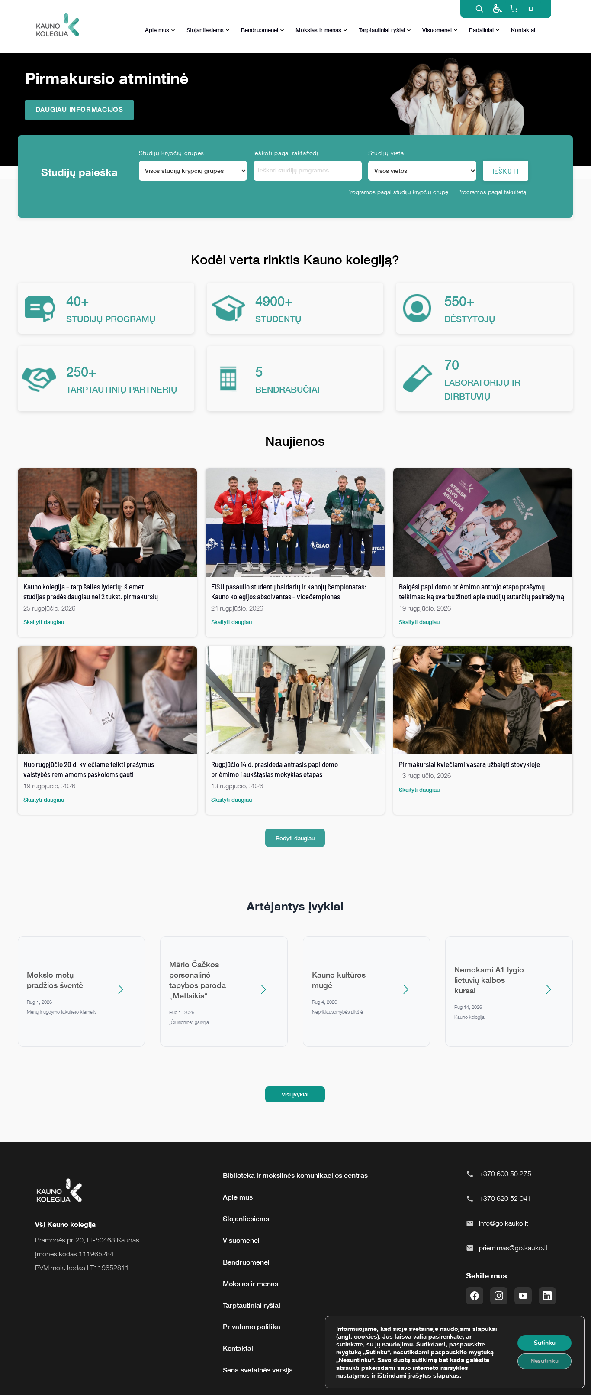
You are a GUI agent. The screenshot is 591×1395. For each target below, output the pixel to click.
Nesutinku (544, 1361)
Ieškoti (505, 171)
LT (531, 8)
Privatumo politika (251, 1326)
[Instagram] (498, 1295)
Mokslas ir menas (318, 29)
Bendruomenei (259, 29)
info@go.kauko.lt (503, 1223)
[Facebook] (474, 1295)
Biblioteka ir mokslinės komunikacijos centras (295, 1175)
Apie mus (157, 29)
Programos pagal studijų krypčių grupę (397, 191)
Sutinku (545, 1343)
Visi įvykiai (295, 1094)
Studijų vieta (386, 152)
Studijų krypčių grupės (171, 152)
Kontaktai (523, 29)
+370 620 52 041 (505, 1198)
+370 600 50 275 (505, 1173)
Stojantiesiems (205, 29)
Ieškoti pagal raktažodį (286, 152)
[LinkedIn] (547, 1295)
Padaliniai (481, 29)
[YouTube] (523, 1295)
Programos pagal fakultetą (491, 191)
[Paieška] (479, 8)
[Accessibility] (496, 8)
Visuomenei (437, 29)
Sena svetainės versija (258, 1370)
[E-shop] (514, 8)
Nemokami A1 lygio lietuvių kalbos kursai (489, 980)
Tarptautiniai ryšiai (382, 29)
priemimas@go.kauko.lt (513, 1248)
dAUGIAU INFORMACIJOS (79, 109)
